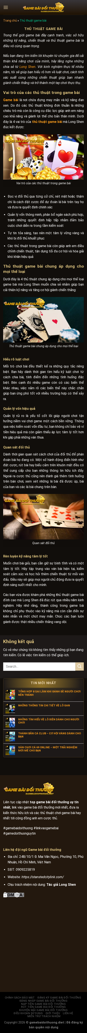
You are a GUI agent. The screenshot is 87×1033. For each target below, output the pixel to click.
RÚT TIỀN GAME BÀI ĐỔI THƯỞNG (43, 1006)
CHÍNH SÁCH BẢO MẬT (20, 997)
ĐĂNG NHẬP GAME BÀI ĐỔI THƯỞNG (44, 1000)
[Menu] (5, 7)
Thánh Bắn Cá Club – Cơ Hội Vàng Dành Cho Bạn (49, 735)
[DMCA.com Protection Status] (13, 894)
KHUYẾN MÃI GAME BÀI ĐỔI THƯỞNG (43, 1010)
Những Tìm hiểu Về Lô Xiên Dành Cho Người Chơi (48, 721)
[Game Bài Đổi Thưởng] (43, 7)
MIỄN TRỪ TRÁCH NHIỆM (44, 1016)
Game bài (10, 100)
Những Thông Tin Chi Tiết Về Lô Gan (44, 705)
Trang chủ (10, 20)
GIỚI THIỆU (53, 1013)
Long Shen (27, 67)
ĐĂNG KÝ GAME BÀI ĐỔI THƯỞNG (59, 997)
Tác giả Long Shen (61, 885)
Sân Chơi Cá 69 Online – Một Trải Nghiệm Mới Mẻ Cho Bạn (47, 749)
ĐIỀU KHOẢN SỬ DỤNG (28, 1013)
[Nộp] (79, 666)
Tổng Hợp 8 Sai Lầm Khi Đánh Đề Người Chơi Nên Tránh (49, 693)
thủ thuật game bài (47, 122)
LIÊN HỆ (68, 1013)
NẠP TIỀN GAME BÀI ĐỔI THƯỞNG (43, 1004)
